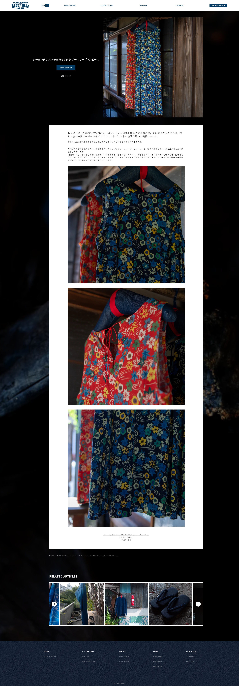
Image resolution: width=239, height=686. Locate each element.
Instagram (157, 666)
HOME (51, 556)
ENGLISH (190, 661)
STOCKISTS (124, 661)
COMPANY (157, 656)
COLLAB (85, 656)
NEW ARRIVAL (70, 5)
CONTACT (180, 5)
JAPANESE (190, 656)
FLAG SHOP (124, 656)
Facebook (157, 661)
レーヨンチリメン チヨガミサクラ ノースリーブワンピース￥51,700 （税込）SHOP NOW (126, 537)
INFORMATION (88, 661)
